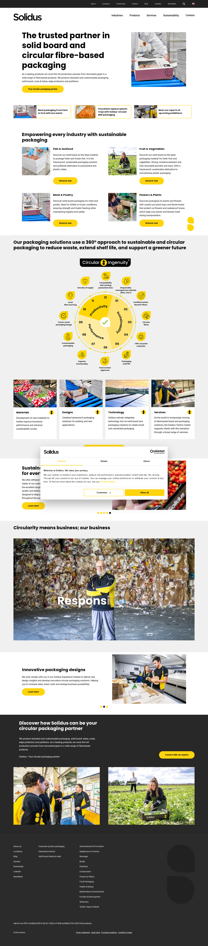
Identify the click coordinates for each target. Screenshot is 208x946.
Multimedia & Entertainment (92, 892)
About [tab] (146, 461)
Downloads (121, 4)
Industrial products (46, 851)
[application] (104, 589)
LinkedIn (158, 4)
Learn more (33, 503)
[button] (98, 513)
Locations (106, 4)
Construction (85, 871)
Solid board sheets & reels (49, 856)
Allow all (144, 492)
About (93, 4)
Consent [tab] (61, 461)
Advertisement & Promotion (92, 846)
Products (135, 15)
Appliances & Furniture (89, 851)
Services (151, 15)
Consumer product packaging (51, 846)
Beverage (84, 856)
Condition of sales (125, 933)
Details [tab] (104, 461)
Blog (146, 4)
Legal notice (95, 933)
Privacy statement (83, 933)
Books (82, 861)
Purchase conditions (109, 933)
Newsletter (172, 4)
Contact (190, 15)
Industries (117, 15)
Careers (135, 4)
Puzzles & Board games (90, 897)
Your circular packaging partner (43, 89)
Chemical (84, 866)
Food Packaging (87, 881)
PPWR (30, 495)
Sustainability (171, 15)
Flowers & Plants (87, 876)
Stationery (84, 902)
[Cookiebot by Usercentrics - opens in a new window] (152, 452)
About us (17, 846)
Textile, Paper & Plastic (89, 907)
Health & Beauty (87, 886)
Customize (102, 492)
